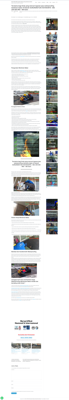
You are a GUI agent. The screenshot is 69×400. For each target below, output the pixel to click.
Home (36, 2)
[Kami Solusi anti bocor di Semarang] (52, 180)
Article (50, 2)
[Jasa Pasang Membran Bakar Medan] (52, 60)
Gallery (47, 2)
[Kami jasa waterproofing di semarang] (52, 144)
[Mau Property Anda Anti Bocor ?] (52, 192)
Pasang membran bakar (14, 291)
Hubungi (20, 300)
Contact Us (53, 2)
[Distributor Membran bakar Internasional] (52, 24)
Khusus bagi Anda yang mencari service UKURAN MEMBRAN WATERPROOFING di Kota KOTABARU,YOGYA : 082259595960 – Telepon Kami (26, 350)
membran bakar (22, 56)
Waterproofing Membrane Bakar (24, 285)
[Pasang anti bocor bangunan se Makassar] (52, 156)
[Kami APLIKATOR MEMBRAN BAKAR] (52, 108)
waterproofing (24, 71)
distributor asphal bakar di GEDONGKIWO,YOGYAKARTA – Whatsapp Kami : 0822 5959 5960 (16, 360)
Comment (12, 369)
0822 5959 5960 (26, 337)
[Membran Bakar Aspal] (52, 36)
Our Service (43, 2)
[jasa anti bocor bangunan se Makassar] (52, 228)
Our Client (39, 2)
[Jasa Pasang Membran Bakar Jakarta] (52, 84)
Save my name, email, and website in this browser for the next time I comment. (23, 391)
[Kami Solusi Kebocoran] (52, 96)
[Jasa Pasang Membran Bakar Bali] (52, 48)
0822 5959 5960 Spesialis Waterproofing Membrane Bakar (21, 1)
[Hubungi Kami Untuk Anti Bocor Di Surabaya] (52, 72)
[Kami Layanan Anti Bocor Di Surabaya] (52, 120)
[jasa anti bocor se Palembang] (52, 216)
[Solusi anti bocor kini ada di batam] (52, 168)
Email (12, 384)
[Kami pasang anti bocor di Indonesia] (52, 204)
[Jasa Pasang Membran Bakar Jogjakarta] (52, 132)
